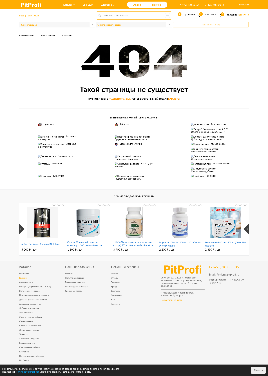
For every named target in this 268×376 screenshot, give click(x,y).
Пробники (210, 175)
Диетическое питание (202, 159)
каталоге (173, 98)
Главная (114, 273)
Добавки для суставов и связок (207, 139)
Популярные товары (74, 278)
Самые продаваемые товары (134, 196)
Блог (113, 299)
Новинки (69, 273)
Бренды (114, 286)
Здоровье (115, 282)
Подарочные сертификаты (128, 178)
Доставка (115, 291)
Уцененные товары (73, 291)
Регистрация (33, 15)
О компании (116, 295)
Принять (258, 370)
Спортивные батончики (126, 159)
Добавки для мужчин (131, 143)
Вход (21, 15)
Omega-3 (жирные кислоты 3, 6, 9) (208, 132)
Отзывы (114, 278)
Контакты (244, 4)
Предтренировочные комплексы (131, 139)
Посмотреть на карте (171, 300)
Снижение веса (65, 156)
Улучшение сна (218, 143)
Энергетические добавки (203, 151)
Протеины (49, 124)
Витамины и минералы (57, 138)
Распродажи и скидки (75, 282)
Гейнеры (124, 124)
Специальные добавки (202, 171)
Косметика (58, 175)
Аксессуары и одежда (134, 165)
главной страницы (120, 98)
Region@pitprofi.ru (228, 274)
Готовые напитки (221, 163)
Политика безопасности (28, 371)
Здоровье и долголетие (57, 145)
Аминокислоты (218, 124)
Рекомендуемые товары (76, 286)
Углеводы (57, 163)
